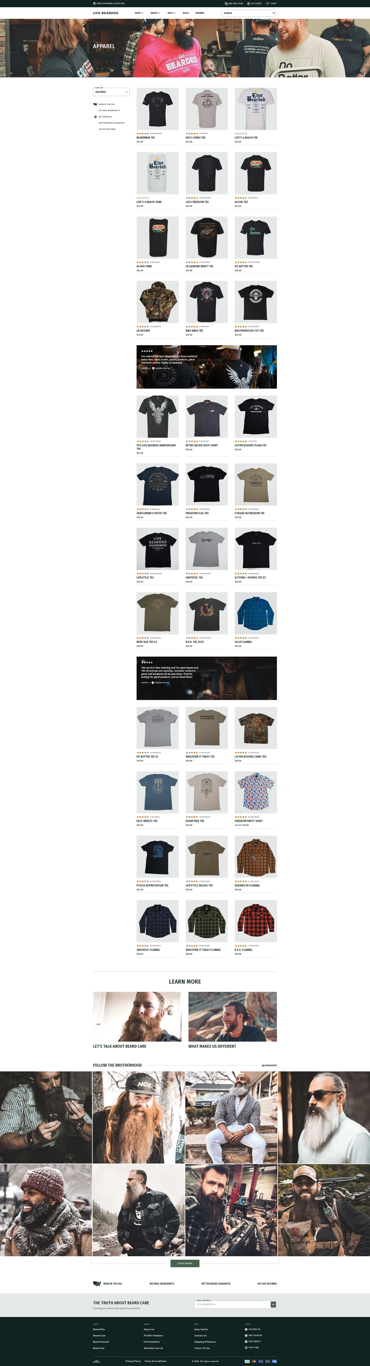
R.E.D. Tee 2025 (195, 642)
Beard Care (99, 1335)
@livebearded (269, 1065)
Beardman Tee (146, 137)
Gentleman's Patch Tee (152, 513)
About (154, 13)
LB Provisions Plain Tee (250, 445)
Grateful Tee (194, 577)
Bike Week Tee (194, 330)
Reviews (200, 13)
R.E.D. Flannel (244, 949)
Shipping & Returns (205, 1341)
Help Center (201, 1329)
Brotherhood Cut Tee (249, 330)
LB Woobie (143, 330)
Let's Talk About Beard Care (119, 1046)
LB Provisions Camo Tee (250, 756)
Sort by (99, 88)
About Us (149, 1329)
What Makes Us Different (212, 1046)
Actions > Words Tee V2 (250, 577)
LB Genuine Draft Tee (199, 266)
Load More (185, 1263)
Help (170, 13)
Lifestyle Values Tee (199, 885)
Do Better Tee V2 (147, 756)
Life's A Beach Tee (246, 137)
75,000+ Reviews (153, 1335)
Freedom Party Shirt (249, 821)
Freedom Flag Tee (197, 513)
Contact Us (200, 1335)
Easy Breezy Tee (147, 821)
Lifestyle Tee (145, 577)
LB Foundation (152, 1341)
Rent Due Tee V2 (147, 642)
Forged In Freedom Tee (249, 513)
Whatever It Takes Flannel (203, 949)
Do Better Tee (244, 266)
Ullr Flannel (243, 642)
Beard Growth (101, 1341)
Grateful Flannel (148, 949)
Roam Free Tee (195, 821)
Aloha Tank (144, 266)
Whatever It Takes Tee (200, 756)
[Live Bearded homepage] (96, 1361)
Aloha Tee (241, 202)
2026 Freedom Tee (197, 202)
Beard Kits (99, 1329)
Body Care (98, 1348)
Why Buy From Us (153, 1348)
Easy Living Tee (196, 137)
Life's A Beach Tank (149, 202)
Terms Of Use (202, 1348)
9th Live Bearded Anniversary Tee (156, 447)
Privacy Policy (133, 1361)
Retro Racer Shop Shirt (202, 445)
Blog (186, 13)
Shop (138, 13)
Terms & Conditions (155, 1361)
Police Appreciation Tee (152, 885)
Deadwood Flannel (247, 885)
